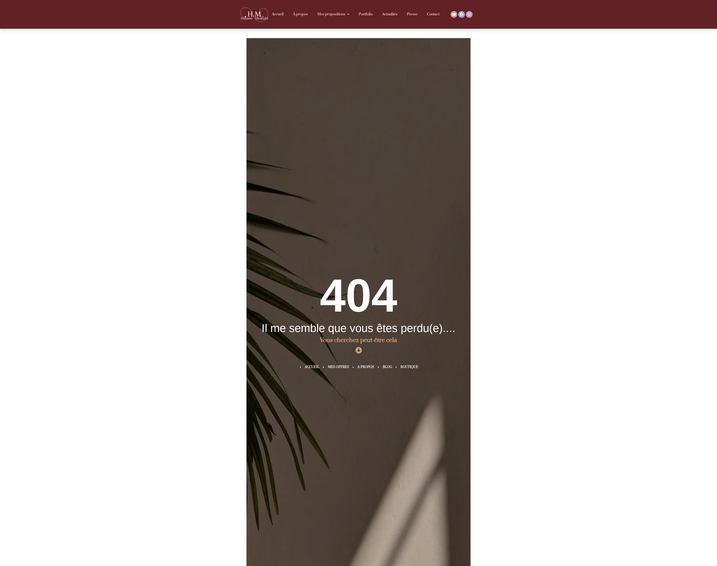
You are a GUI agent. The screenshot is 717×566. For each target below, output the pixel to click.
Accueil (278, 14)
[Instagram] (469, 14)
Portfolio (366, 14)
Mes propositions (331, 14)
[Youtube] (454, 14)
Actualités (390, 14)
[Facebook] (461, 14)
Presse (412, 14)
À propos (300, 14)
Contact (433, 14)
